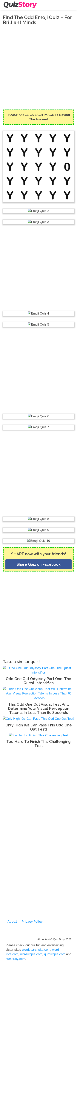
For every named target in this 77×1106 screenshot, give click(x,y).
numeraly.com (15, 959)
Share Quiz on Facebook (39, 564)
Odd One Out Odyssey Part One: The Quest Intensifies (38, 681)
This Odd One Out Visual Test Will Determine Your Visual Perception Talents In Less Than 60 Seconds (38, 708)
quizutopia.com (54, 954)
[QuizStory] (20, 5)
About (12, 921)
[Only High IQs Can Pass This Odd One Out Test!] (38, 718)
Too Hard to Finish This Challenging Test (38, 743)
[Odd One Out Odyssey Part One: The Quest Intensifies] (38, 670)
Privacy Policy (32, 921)
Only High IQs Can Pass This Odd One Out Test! (38, 727)
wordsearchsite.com (36, 949)
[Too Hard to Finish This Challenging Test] (38, 735)
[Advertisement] (38, 67)
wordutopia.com (31, 954)
